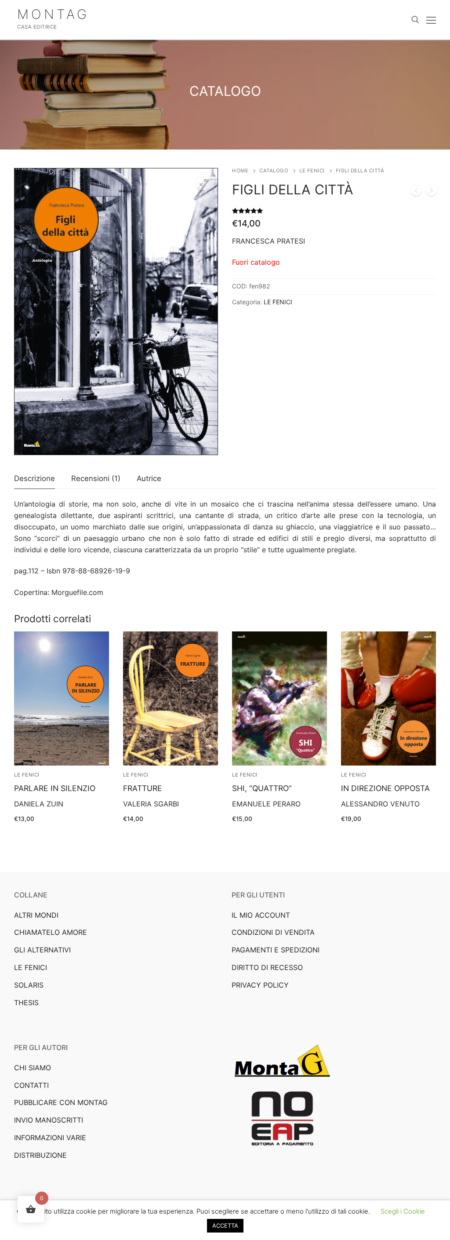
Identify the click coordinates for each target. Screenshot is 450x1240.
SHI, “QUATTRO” (262, 788)
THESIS (26, 1002)
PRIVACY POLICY (260, 985)
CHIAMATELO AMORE (50, 932)
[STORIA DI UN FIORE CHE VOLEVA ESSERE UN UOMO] (416, 192)
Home (240, 171)
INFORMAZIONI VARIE (50, 1137)
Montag (53, 14)
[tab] (34, 479)
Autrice (149, 478)
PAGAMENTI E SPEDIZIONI (275, 949)
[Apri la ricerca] (415, 20)
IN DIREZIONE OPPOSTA (385, 788)
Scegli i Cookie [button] (403, 1211)
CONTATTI (31, 1085)
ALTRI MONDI (36, 915)
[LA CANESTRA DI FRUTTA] (431, 192)
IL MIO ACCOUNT (261, 915)
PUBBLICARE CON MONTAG (61, 1102)
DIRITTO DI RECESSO (267, 967)
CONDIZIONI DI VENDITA (273, 932)
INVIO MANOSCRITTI (48, 1120)
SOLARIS (29, 985)
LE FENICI (312, 171)
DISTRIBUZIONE (40, 1155)
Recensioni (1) (95, 478)
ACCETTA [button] (225, 1225)
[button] (203, 182)
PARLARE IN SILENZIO (54, 788)
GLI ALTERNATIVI (42, 949)
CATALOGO (273, 171)
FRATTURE (142, 788)
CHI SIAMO (32, 1067)
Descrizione (34, 478)
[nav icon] (431, 20)
